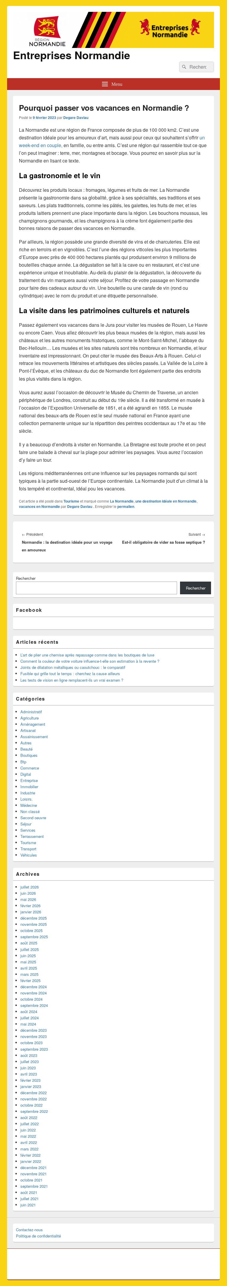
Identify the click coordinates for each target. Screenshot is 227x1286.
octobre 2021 (31, 1180)
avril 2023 (28, 1074)
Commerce (29, 768)
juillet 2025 (29, 949)
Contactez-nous (29, 1229)
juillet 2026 (29, 887)
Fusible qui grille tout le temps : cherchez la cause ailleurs (70, 673)
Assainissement (34, 736)
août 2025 (28, 943)
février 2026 (30, 905)
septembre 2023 (34, 1049)
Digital (25, 774)
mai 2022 (28, 1136)
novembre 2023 (33, 1036)
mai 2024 (28, 1024)
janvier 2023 (30, 1086)
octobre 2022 (31, 1105)
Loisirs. (26, 799)
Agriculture (29, 718)
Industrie (27, 793)
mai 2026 (28, 899)
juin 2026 (28, 893)
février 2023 (30, 1080)
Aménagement (32, 724)
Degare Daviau (75, 117)
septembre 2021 (34, 1186)
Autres (26, 743)
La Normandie (122, 501)
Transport (28, 849)
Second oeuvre (33, 817)
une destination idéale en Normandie (166, 501)
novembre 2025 (33, 924)
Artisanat (28, 730)
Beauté (26, 749)
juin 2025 (28, 955)
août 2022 (28, 1117)
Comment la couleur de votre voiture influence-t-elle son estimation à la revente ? (89, 661)
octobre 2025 (31, 930)
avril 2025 (28, 968)
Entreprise (29, 780)
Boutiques (29, 755)
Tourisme (71, 501)
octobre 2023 (31, 1042)
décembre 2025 (33, 918)
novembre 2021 (33, 1173)
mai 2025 (28, 962)
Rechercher (25, 578)
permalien (125, 506)
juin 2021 (28, 1205)
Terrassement (32, 836)
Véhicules (28, 855)
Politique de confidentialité (38, 1236)
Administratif (31, 711)
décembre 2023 (33, 1030)
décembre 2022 (33, 1092)
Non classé (30, 811)
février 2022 (30, 1155)
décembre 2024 (33, 986)
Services (27, 830)
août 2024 (28, 1011)
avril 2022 (28, 1142)
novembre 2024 (33, 993)
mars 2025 (29, 974)
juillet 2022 (29, 1123)
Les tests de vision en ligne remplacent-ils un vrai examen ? (71, 680)
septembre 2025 (34, 936)
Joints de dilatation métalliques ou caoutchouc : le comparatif (72, 667)
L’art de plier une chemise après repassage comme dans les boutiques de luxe (87, 655)
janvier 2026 (30, 912)
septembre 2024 (34, 1005)
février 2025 (30, 980)
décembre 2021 (33, 1167)
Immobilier (29, 786)
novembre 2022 (33, 1099)
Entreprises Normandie (71, 54)
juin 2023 (28, 1068)
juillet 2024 (29, 1018)
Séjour (25, 824)
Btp (23, 761)
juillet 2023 (29, 1061)
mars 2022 (29, 1149)
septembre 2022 (34, 1111)
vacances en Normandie (39, 506)
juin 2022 (28, 1130)
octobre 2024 (31, 999)
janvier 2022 (30, 1161)
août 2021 (28, 1192)
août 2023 (28, 1055)
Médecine (28, 805)
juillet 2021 (29, 1198)
